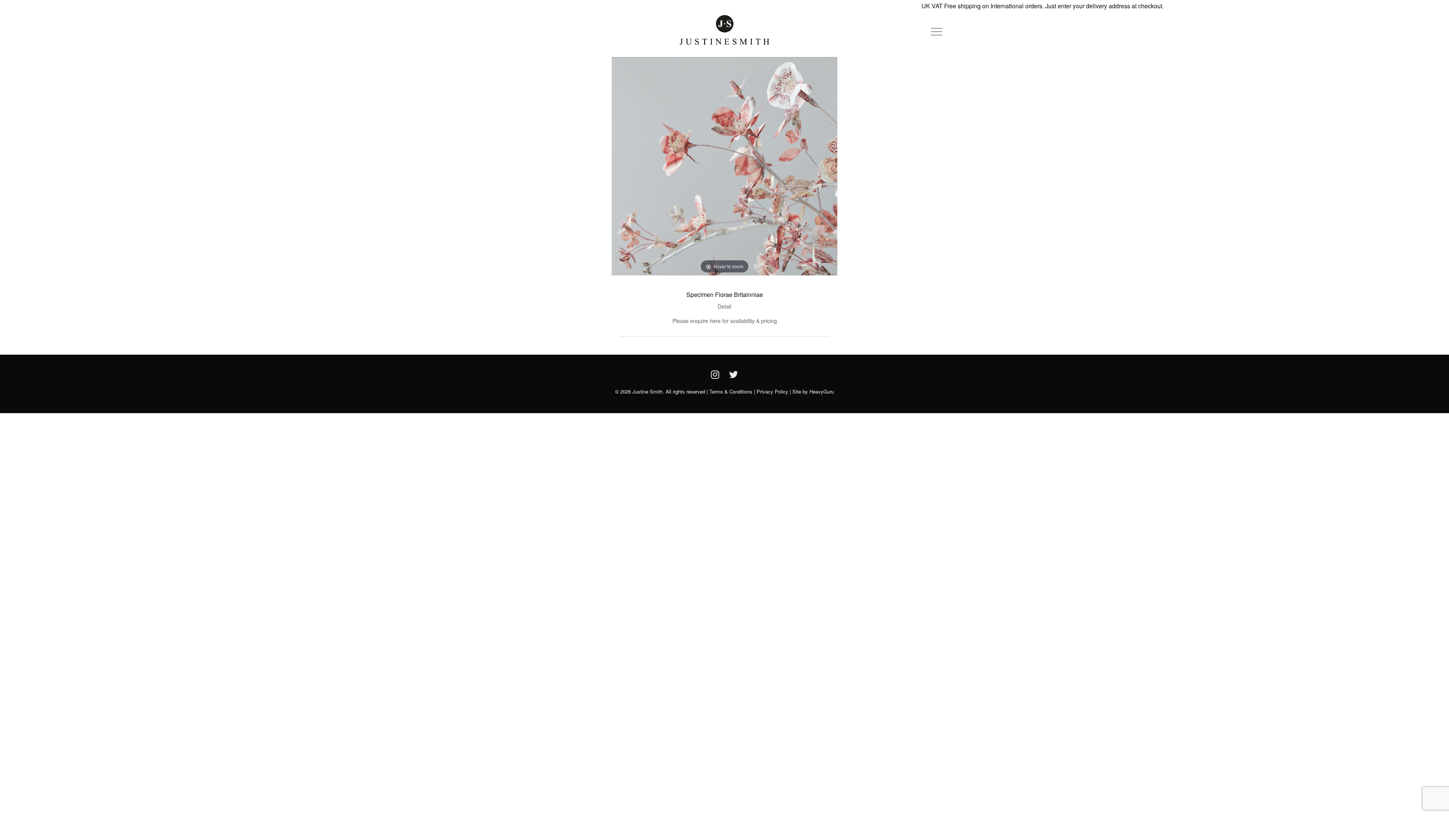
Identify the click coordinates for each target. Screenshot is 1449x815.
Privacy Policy (772, 391)
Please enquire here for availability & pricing (724, 320)
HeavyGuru (821, 391)
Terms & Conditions (730, 391)
